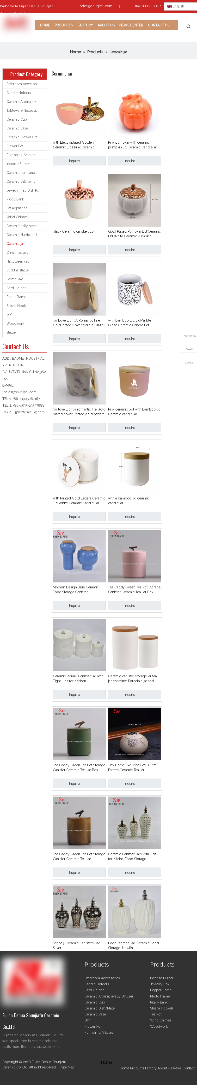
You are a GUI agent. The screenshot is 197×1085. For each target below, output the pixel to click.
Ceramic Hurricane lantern (26, 235)
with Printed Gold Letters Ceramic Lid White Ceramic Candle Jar (79, 500)
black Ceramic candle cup (73, 231)
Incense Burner (18, 164)
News (177, 1068)
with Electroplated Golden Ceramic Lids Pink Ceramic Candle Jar (73, 145)
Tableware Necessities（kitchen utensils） (26, 110)
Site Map (67, 1067)
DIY (9, 315)
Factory (151, 1068)
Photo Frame (16, 297)
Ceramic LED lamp (21, 181)
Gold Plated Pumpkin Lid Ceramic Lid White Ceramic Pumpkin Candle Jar (134, 234)
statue (11, 332)
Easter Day (14, 279)
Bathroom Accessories (24, 84)
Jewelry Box (159, 984)
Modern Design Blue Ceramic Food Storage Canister (76, 589)
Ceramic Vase (17, 128)
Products (137, 1068)
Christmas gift (17, 252)
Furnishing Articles (20, 155)
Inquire (74, 161)
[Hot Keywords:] (188, 26)
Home (124, 1068)
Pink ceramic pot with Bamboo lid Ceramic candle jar (134, 411)
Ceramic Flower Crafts (23, 137)
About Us (165, 1068)
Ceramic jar (15, 244)
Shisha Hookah (17, 306)
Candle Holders (18, 93)
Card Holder (16, 288)
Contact (189, 1068)
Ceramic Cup (16, 119)
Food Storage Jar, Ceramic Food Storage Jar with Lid (133, 945)
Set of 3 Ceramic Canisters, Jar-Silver (77, 945)
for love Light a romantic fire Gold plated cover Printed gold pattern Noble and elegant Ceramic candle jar (79, 411)
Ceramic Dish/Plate (100, 1008)
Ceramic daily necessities (26, 226)
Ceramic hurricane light (24, 173)
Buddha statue (17, 270)
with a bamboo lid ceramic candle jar (129, 500)
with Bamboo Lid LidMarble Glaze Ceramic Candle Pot (129, 322)
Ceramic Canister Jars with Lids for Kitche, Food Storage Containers (132, 856)
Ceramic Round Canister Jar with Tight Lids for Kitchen (78, 678)
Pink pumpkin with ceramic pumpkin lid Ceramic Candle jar (132, 145)
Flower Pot (14, 146)
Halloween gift (17, 261)
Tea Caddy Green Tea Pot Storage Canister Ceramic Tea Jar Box (134, 589)
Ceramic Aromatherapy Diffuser (26, 102)
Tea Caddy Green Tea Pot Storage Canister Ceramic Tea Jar (79, 856)
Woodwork (15, 323)
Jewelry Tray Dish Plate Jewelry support (26, 190)
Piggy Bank (15, 199)
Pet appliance (16, 208)
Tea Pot (155, 1014)
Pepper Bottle (161, 990)
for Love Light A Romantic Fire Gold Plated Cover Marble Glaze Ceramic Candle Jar (78, 323)
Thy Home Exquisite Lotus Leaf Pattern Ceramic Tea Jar (132, 767)
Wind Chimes (17, 217)
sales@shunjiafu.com (96, 6)
